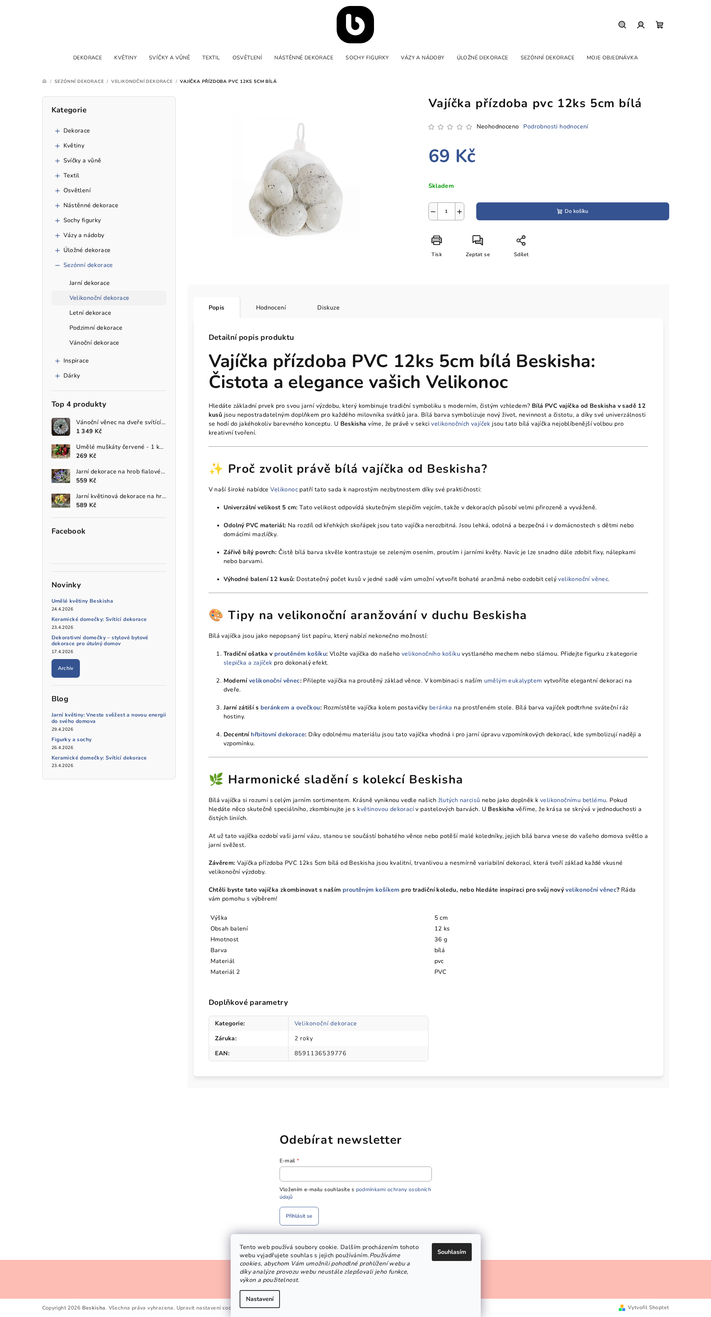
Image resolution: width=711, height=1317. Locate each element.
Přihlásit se (299, 1216)
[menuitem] (87, 57)
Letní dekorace (90, 313)
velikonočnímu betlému (573, 800)
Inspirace (76, 361)
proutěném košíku (300, 654)
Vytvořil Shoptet (648, 1307)
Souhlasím (451, 1252)
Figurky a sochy (72, 740)
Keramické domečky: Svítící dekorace (99, 619)
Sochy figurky (82, 220)
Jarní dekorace (89, 283)
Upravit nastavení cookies (209, 1307)
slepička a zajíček (248, 663)
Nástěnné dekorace (91, 205)
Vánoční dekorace (94, 343)
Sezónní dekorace (88, 265)
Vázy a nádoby (84, 235)
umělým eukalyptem (513, 681)
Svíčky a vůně (82, 160)
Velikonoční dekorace (99, 298)
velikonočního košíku (431, 654)
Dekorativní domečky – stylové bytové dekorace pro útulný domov (100, 641)
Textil (71, 175)
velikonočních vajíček (460, 424)
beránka (440, 707)
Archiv (66, 668)
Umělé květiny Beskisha (82, 601)
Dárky (71, 376)
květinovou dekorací (385, 809)
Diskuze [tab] (328, 308)
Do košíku (576, 211)
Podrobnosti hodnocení (555, 126)
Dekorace (76, 131)
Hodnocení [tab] (271, 308)
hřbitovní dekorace (278, 734)
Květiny (74, 146)
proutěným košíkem (371, 890)
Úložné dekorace (87, 250)
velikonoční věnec (583, 579)
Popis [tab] (217, 308)
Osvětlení (77, 190)
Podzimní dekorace (96, 328)
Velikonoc (284, 489)
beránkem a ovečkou (290, 707)
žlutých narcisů (459, 800)
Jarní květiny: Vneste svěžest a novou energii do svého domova (109, 718)
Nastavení (260, 1299)
